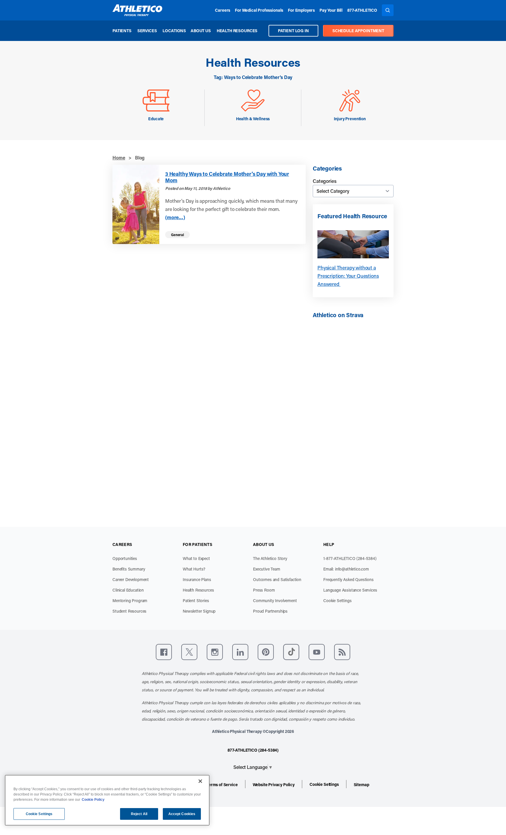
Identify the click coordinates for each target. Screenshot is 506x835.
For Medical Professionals (259, 10)
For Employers (301, 10)
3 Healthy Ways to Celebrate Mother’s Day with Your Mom (227, 177)
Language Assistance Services (350, 590)
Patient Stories (196, 600)
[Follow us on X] (189, 652)
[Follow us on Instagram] (215, 652)
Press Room (264, 590)
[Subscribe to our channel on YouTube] (317, 652)
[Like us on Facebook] (164, 652)
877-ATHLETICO (362, 10)
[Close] (200, 781)
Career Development (130, 579)
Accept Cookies (182, 814)
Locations (174, 30)
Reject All (139, 814)
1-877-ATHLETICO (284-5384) (350, 558)
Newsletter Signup (199, 611)
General (177, 234)
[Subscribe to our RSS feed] (342, 652)
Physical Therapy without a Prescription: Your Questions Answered (348, 275)
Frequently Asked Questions (348, 579)
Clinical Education (128, 590)
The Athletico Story (270, 558)
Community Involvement (275, 600)
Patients (121, 30)
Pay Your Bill (331, 10)
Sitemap (361, 784)
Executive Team (266, 569)
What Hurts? (194, 569)
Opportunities (124, 558)
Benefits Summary (128, 569)
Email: (346, 569)
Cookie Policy (93, 800)
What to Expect (196, 558)
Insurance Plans (197, 579)
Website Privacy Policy (274, 784)
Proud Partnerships (270, 611)
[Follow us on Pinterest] (266, 652)
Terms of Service (221, 784)
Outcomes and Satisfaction (277, 579)
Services (147, 30)
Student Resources (129, 611)
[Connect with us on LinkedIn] (240, 652)
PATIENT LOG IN (293, 30)
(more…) (175, 217)
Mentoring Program (129, 600)
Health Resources (237, 30)
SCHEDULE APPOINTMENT (358, 30)
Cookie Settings (337, 600)
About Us (201, 30)
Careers (222, 10)
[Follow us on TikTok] (291, 652)
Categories (324, 181)
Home (118, 157)
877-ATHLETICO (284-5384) (253, 750)
